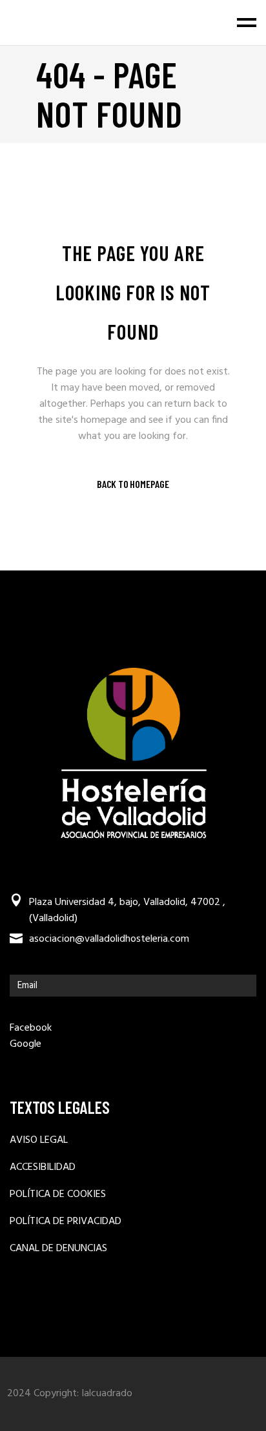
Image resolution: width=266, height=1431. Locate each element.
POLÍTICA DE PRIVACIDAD (65, 1222)
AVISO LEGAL (39, 1141)
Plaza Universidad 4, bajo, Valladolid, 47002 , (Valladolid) (127, 911)
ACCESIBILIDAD (43, 1168)
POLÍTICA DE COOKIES (58, 1195)
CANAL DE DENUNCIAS (58, 1249)
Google (25, 1044)
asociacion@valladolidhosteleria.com (109, 939)
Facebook (31, 1028)
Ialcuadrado (106, 1393)
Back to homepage (133, 484)
